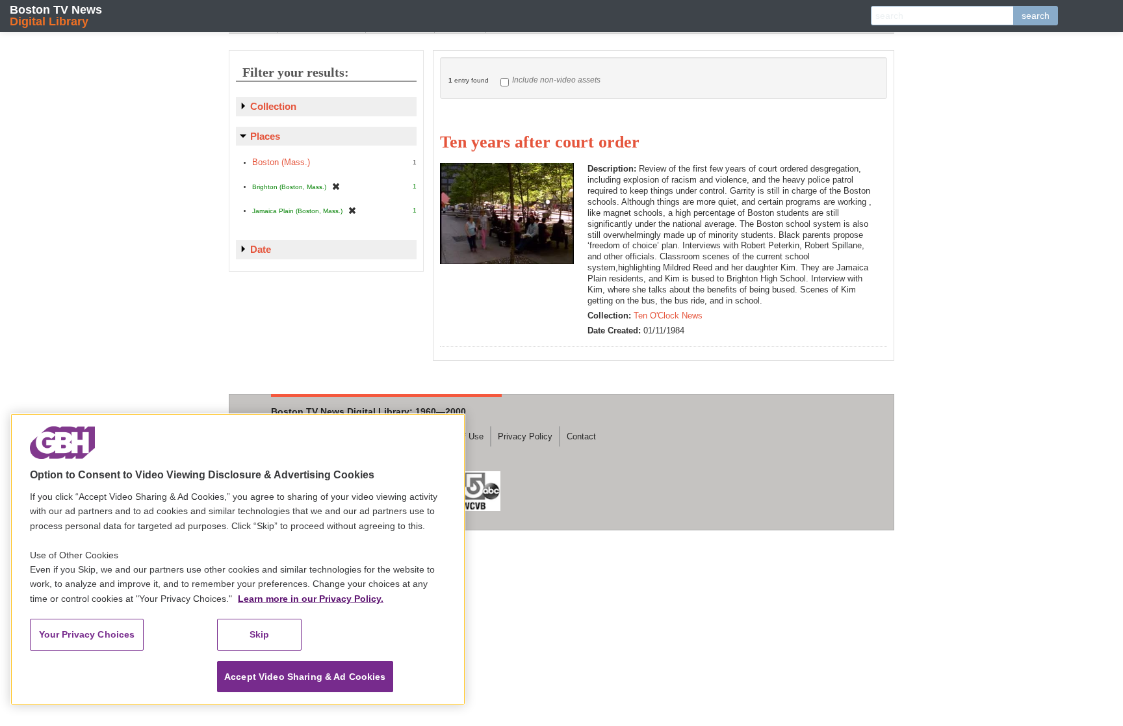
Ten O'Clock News (668, 315)
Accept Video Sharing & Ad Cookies (305, 676)
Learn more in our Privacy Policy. (310, 598)
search (1036, 15)
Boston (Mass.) (281, 162)
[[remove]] (336, 186)
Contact (581, 436)
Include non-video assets (556, 79)
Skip (260, 634)
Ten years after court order (539, 142)
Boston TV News (56, 15)
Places (265, 136)
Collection (273, 106)
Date (260, 249)
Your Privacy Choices (87, 634)
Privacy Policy (525, 436)
